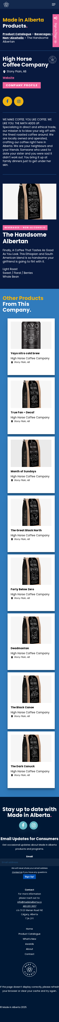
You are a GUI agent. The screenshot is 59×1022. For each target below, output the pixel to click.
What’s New (29, 938)
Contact (29, 954)
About (29, 949)
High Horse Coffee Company (25, 61)
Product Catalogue (17, 34)
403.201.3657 (29, 906)
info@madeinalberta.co (29, 901)
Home (29, 928)
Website (8, 78)
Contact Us (17, 872)
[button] (53, 4)
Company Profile (22, 85)
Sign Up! (29, 876)
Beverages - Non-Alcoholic (25, 227)
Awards (29, 944)
